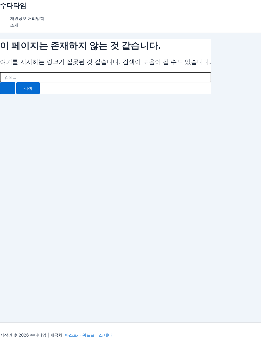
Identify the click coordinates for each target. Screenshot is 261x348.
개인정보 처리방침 (27, 18)
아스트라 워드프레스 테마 (88, 335)
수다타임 (13, 5)
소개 (14, 25)
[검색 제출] (7, 88)
